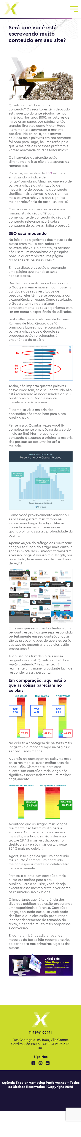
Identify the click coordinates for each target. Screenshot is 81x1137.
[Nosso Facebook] (33, 1063)
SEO (49, 173)
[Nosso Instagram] (40, 1063)
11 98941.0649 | (40, 1032)
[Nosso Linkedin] (47, 1063)
